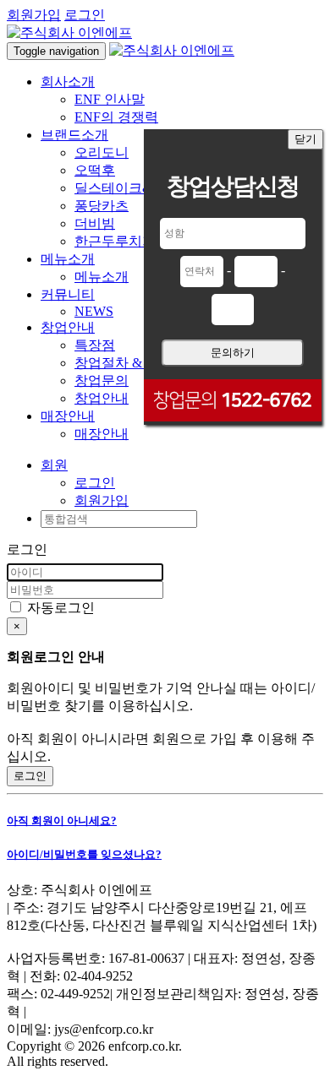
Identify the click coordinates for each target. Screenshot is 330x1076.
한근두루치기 (115, 241)
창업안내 (101, 398)
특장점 (94, 345)
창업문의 (101, 380)
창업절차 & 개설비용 (137, 363)
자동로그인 (59, 607)
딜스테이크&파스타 (133, 188)
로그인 (84, 15)
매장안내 (101, 434)
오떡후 (94, 170)
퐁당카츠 (101, 205)
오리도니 (101, 152)
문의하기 (233, 352)
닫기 (305, 139)
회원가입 (34, 15)
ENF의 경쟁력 (116, 117)
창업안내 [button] (68, 327)
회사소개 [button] (68, 81)
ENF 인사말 (109, 99)
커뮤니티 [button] (68, 294)
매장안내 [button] (68, 416)
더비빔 (94, 223)
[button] (54, 465)
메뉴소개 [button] (68, 259)
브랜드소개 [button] (74, 135)
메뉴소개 (101, 276)
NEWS (93, 311)
